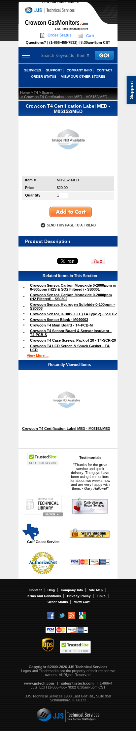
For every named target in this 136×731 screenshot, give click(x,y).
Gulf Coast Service (43, 542)
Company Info (72, 590)
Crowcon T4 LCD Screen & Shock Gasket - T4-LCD (70, 348)
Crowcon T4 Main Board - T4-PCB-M (61, 325)
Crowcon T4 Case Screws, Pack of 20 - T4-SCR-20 (73, 340)
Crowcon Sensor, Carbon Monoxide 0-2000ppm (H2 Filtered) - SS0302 (71, 297)
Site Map (96, 590)
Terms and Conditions (43, 596)
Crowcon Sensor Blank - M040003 (59, 320)
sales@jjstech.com (77, 683)
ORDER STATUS (43, 76)
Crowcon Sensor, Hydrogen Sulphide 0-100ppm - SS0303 (72, 306)
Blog (51, 590)
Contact (35, 590)
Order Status (60, 35)
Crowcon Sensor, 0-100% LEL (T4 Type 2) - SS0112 (73, 314)
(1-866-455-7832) (63, 42)
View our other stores (60, 2)
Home (25, 92)
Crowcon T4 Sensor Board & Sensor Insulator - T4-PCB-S (71, 333)
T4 (36, 92)
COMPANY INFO (79, 70)
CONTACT (104, 70)
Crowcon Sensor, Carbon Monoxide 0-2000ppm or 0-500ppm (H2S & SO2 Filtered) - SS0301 (73, 287)
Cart (90, 36)
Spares (47, 92)
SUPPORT (54, 70)
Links (101, 596)
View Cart (81, 602)
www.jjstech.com (39, 683)
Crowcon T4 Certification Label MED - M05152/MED (66, 429)
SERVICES (32, 70)
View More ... (38, 355)
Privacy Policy (79, 596)
